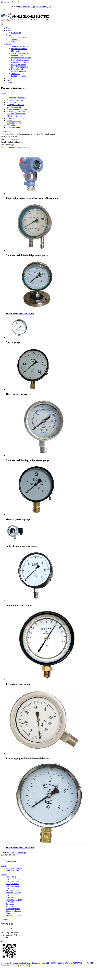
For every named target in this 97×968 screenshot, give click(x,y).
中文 (36, 6)
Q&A (13, 42)
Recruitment (16, 33)
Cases (8, 80)
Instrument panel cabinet (21, 58)
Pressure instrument (19, 49)
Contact (9, 83)
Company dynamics (19, 37)
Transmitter (15, 74)
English (48, 6)
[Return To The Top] (9, 855)
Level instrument (18, 55)
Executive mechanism (20, 62)
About (8, 30)
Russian (41, 6)
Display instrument (18, 64)
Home (8, 28)
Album (9, 78)
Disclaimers (23, 6)
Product (9, 44)
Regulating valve (18, 69)
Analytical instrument (19, 53)
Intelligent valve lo (18, 76)
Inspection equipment (19, 67)
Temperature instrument (20, 46)
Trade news (15, 39)
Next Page (22, 852)
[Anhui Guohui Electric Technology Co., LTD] (25, 21)
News (8, 35)
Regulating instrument (20, 60)
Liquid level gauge (18, 71)
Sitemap (31, 6)
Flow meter (15, 51)
